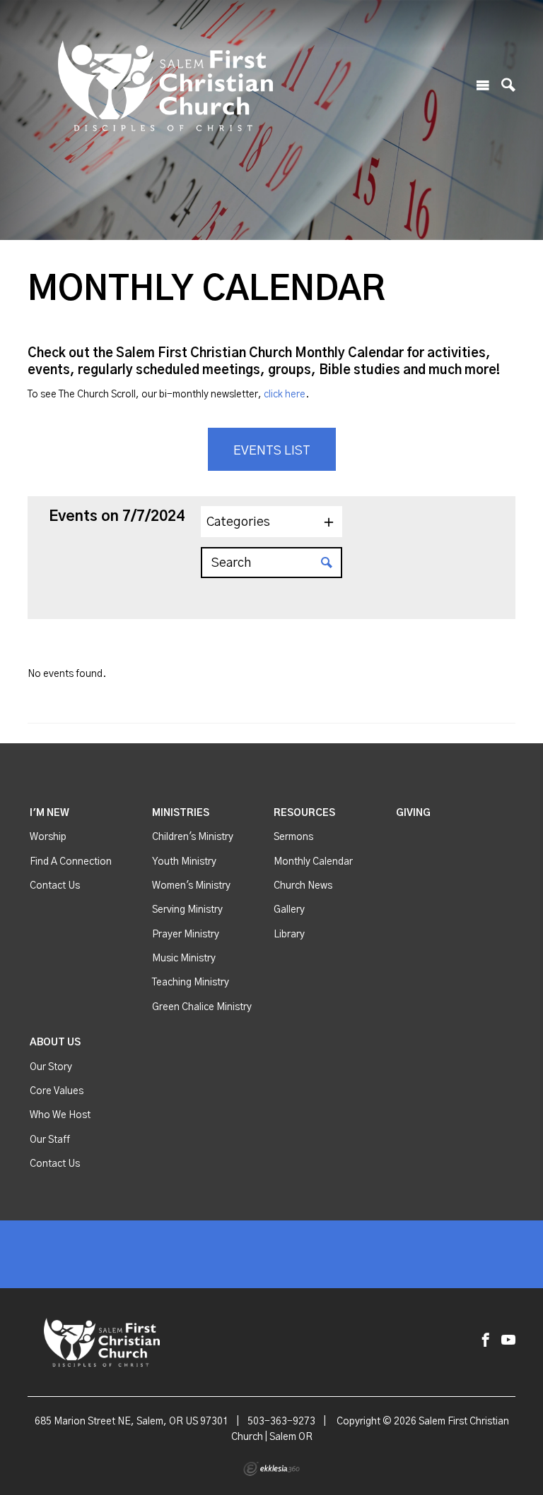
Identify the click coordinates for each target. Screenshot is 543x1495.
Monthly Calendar (313, 862)
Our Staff (50, 1140)
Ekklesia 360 (271, 1469)
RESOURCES (304, 813)
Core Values (56, 1091)
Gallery (289, 910)
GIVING (413, 813)
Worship (48, 837)
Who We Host (60, 1115)
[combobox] (271, 521)
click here (284, 395)
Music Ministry (184, 958)
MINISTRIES (180, 813)
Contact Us (55, 886)
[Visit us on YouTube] (508, 1341)
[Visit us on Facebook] (486, 1341)
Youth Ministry (184, 862)
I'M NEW (49, 813)
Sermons (293, 837)
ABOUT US (55, 1042)
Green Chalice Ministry (202, 1007)
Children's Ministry (192, 837)
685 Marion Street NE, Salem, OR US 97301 (131, 1422)
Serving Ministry (187, 910)
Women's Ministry (191, 886)
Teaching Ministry (190, 982)
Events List (271, 451)
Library (289, 934)
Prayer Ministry (185, 934)
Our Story (51, 1067)
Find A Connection (71, 862)
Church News (303, 886)
